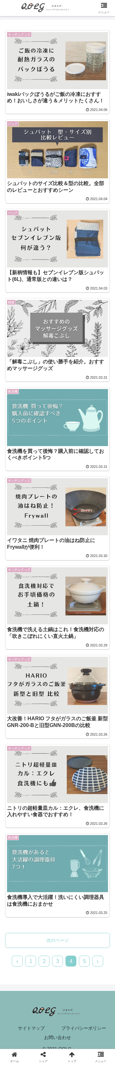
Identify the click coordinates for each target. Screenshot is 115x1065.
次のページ (57, 940)
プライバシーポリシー (83, 1028)
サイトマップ (31, 1028)
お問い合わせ (57, 1037)
